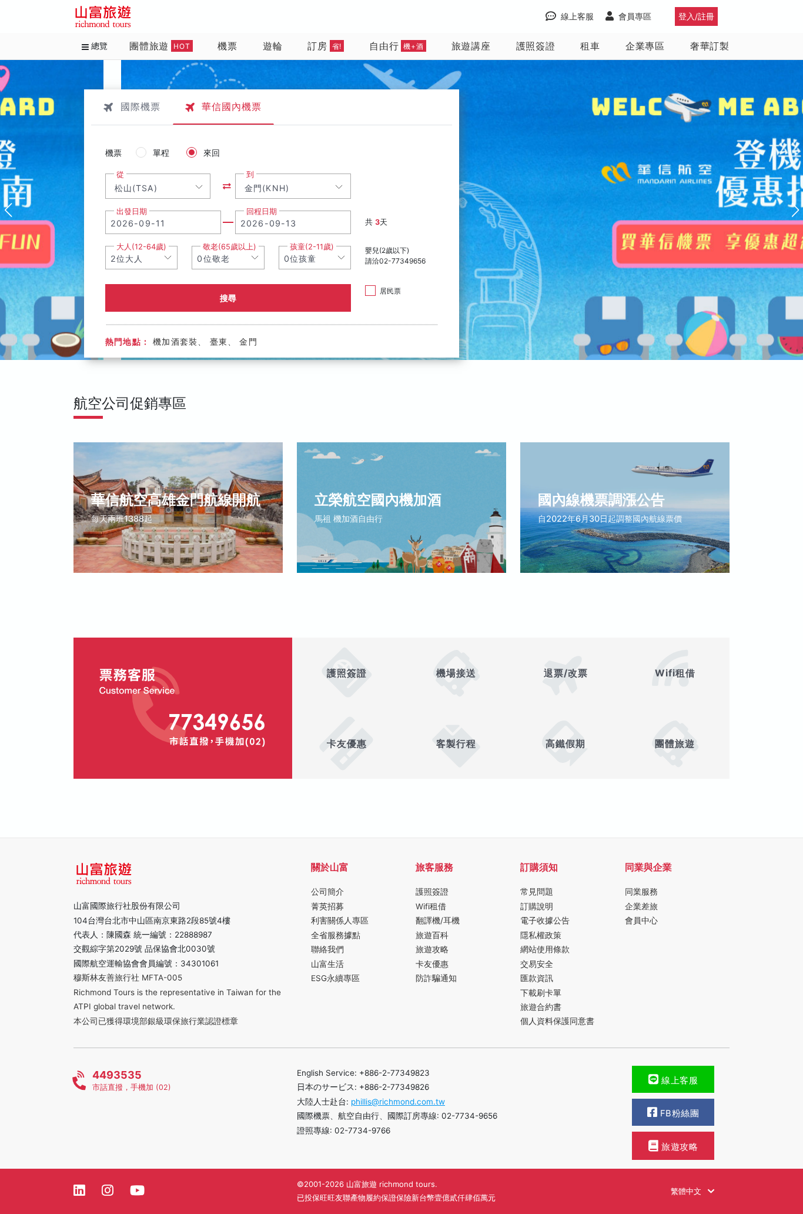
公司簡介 (327, 891)
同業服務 (641, 891)
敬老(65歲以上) (229, 246)
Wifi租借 (431, 906)
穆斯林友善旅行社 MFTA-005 (127, 977)
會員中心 (641, 920)
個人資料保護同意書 (557, 1021)
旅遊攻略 (432, 949)
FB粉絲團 (678, 1113)
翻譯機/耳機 (438, 920)
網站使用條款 (545, 949)
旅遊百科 (432, 935)
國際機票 (140, 106)
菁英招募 (327, 906)
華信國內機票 (231, 106)
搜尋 (228, 298)
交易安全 (536, 964)
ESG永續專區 (335, 978)
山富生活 (327, 964)
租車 (590, 46)
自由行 (396, 46)
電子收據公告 (545, 920)
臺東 (218, 341)
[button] (795, 210)
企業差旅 (641, 906)
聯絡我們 (327, 949)
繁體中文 (687, 1191)
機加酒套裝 (175, 341)
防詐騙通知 (436, 978)
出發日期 (131, 211)
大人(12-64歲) (141, 246)
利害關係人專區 (340, 920)
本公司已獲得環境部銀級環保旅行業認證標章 (155, 1021)
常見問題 (536, 891)
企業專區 (645, 46)
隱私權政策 (540, 935)
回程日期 (261, 211)
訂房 (324, 46)
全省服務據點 (335, 935)
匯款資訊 (536, 978)
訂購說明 (536, 906)
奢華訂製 (710, 46)
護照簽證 (536, 46)
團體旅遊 (159, 46)
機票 (227, 46)
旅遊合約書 (540, 1007)
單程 (161, 153)
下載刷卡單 (540, 993)
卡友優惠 (432, 964)
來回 (211, 153)
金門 (248, 341)
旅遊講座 (471, 46)
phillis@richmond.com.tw (398, 1101)
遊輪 (273, 46)
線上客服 (678, 1080)
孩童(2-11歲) (312, 246)
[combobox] (157, 186)
